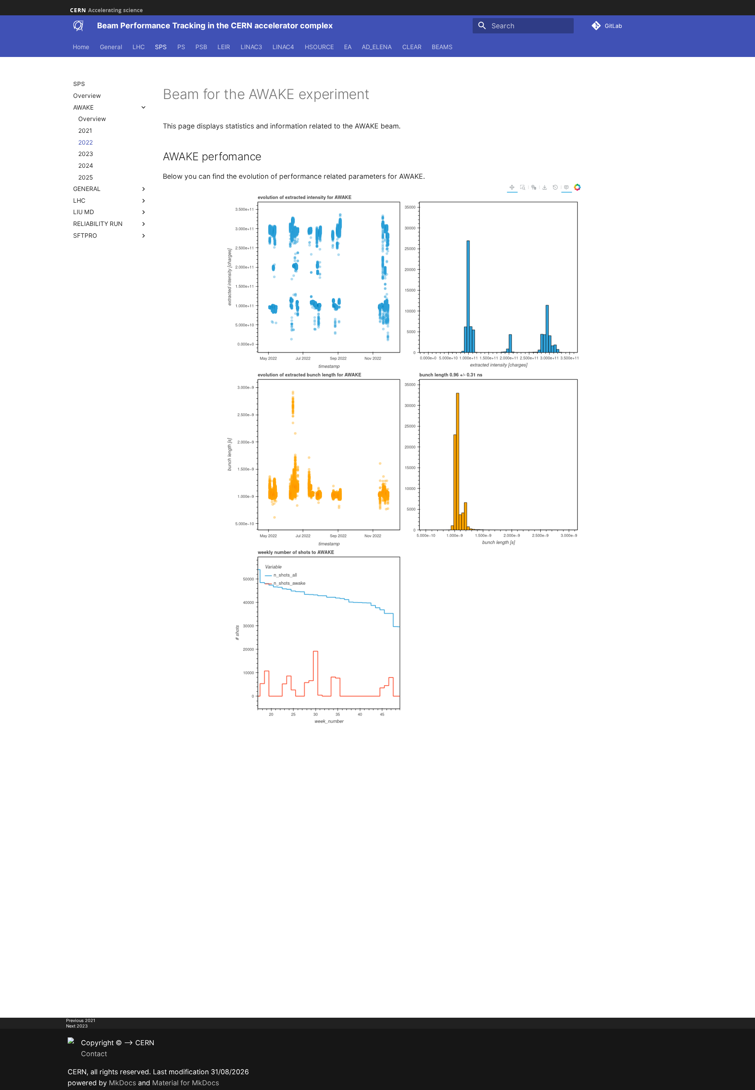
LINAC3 (251, 47)
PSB (201, 47)
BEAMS (442, 47)
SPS (161, 47)
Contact (94, 1054)
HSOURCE (319, 47)
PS (181, 47)
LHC (139, 47)
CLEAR (412, 47)
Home (81, 47)
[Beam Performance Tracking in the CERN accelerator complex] (78, 26)
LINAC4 (284, 47)
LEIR (224, 47)
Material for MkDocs (185, 1083)
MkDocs (122, 1083)
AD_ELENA (377, 47)
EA (348, 47)
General (111, 47)
